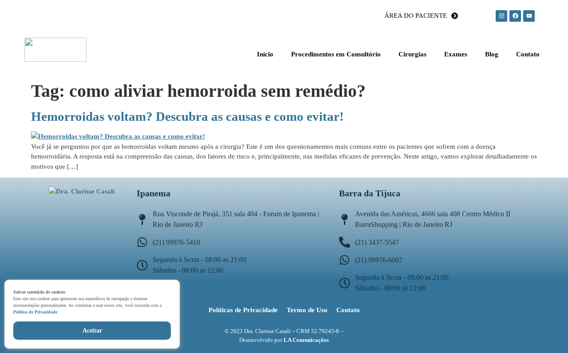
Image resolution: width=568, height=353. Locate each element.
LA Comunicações (306, 340)
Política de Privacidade (35, 311)
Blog (491, 54)
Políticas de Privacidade (243, 309)
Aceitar (92, 330)
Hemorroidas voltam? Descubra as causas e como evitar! (187, 116)
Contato (528, 54)
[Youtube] (529, 16)
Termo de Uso (307, 309)
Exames (455, 54)
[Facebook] (515, 16)
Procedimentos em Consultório (336, 54)
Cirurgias (412, 54)
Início (265, 54)
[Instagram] (501, 16)
